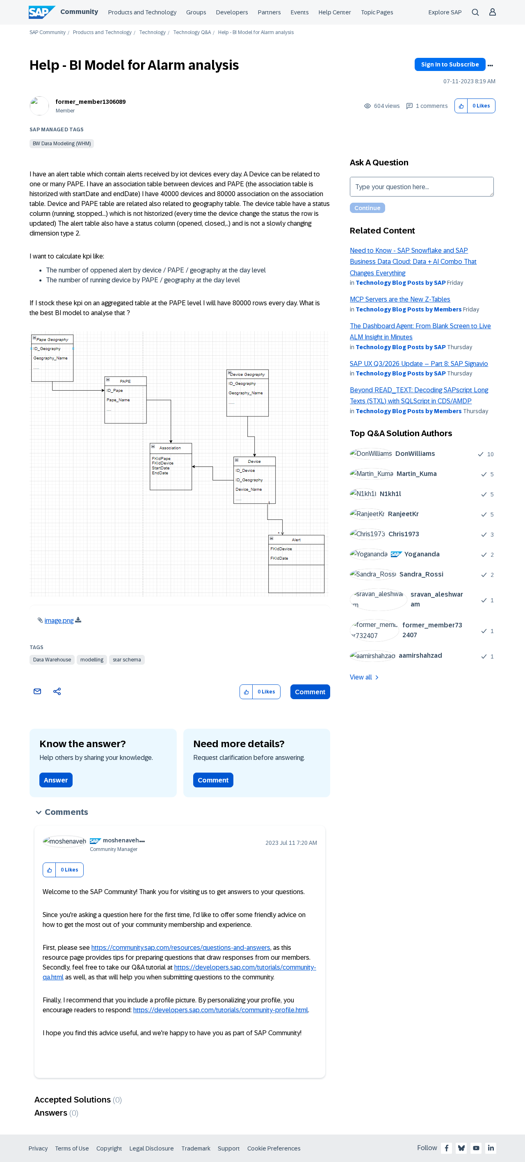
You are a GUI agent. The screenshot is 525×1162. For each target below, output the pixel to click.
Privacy (38, 1148)
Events (300, 12)
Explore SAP (445, 12)
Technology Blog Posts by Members (409, 309)
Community (79, 11)
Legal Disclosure (152, 1148)
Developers (232, 12)
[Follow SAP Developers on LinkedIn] (491, 1148)
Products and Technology (142, 12)
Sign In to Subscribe (450, 64)
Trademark (195, 1148)
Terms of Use (72, 1148)
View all (361, 677)
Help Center (335, 12)
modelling (91, 660)
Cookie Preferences (274, 1148)
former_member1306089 (91, 101)
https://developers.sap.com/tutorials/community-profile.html (220, 1009)
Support (229, 1148)
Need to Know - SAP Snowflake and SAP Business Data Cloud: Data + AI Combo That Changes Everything (413, 262)
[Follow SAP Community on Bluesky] (461, 1148)
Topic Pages (377, 12)
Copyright (109, 1148)
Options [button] (490, 65)
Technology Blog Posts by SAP (401, 282)
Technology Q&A (192, 32)
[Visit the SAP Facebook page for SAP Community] (446, 1148)
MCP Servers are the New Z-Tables (400, 299)
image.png (59, 620)
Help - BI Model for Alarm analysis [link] (256, 32)
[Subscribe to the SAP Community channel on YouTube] (476, 1148)
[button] (461, 106)
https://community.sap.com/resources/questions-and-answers (180, 947)
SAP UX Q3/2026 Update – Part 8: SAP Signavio (419, 363)
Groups (196, 12)
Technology (152, 32)
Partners (269, 12)
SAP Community (48, 32)
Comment (310, 692)
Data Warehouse (52, 660)
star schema (127, 660)
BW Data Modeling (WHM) (62, 143)
